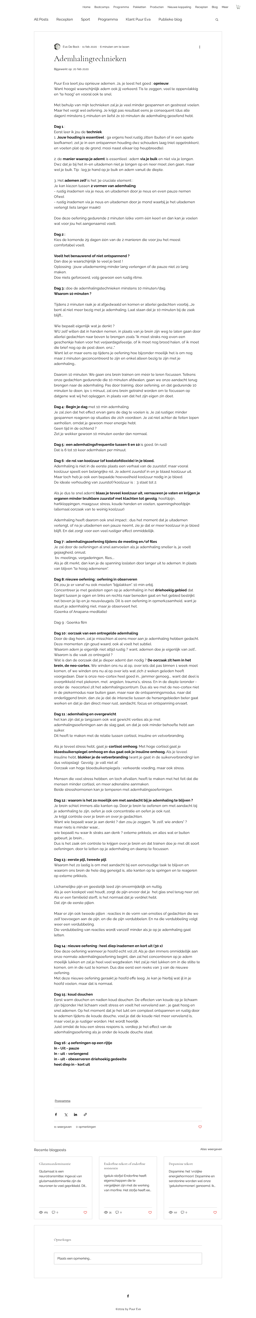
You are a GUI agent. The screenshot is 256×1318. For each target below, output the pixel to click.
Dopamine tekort (181, 1163)
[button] (238, 7)
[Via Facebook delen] (56, 1114)
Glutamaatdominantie (55, 1163)
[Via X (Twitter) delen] (66, 1114)
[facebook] (128, 1296)
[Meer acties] (199, 46)
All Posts (41, 19)
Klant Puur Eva (138, 19)
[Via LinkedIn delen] (75, 1114)
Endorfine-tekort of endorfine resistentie (124, 1165)
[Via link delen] (85, 1114)
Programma (108, 19)
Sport (85, 19)
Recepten (64, 19)
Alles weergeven (211, 1149)
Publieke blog (170, 19)
